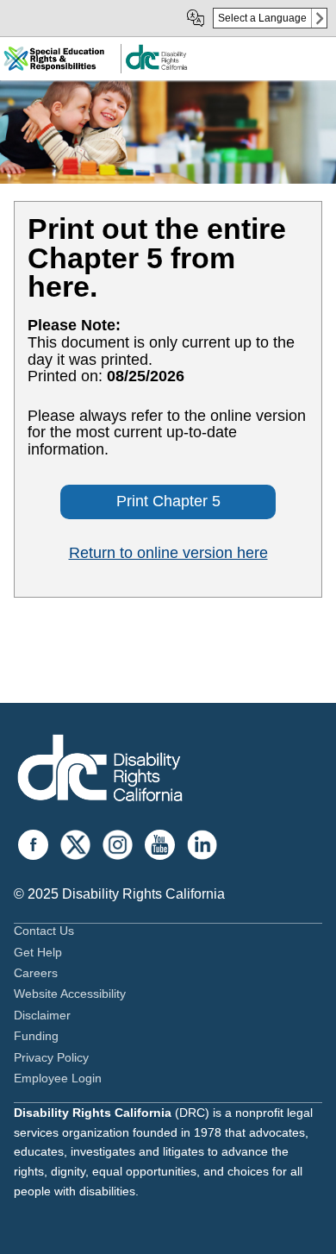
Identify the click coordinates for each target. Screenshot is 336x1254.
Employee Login (58, 1078)
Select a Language (262, 18)
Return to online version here (168, 552)
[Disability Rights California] (100, 770)
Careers (36, 973)
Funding (36, 1036)
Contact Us (44, 930)
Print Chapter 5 (168, 501)
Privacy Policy (51, 1057)
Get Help (38, 952)
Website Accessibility (70, 993)
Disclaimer (42, 1015)
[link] (155, 67)
